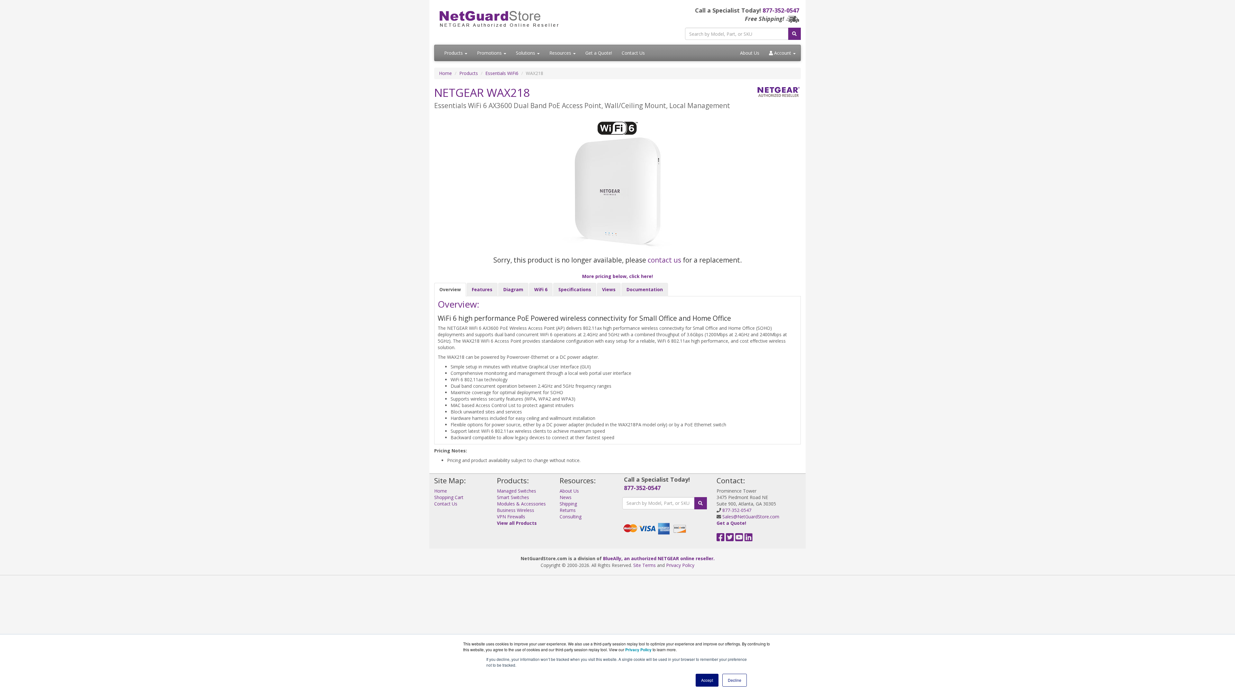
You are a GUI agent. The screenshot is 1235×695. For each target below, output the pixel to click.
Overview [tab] (450, 289)
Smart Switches (513, 497)
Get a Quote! (598, 53)
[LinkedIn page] (749, 539)
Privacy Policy (680, 565)
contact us (664, 259)
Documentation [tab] (645, 289)
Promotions (490, 53)
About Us (749, 53)
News (566, 497)
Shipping (568, 504)
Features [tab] (482, 289)
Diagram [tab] (513, 289)
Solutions (526, 53)
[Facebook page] (721, 539)
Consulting (570, 517)
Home (445, 73)
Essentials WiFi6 (501, 73)
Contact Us (633, 53)
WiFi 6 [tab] (540, 289)
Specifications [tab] (574, 289)
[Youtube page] (739, 539)
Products (454, 53)
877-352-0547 (781, 10)
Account (782, 53)
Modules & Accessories (521, 504)
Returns (568, 510)
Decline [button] (734, 680)
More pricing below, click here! (617, 276)
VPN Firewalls (511, 517)
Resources (560, 53)
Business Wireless (515, 510)
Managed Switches (516, 491)
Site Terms (644, 565)
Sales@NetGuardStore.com (750, 517)
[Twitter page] (730, 539)
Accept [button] (707, 680)
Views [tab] (609, 289)
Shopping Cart (448, 497)
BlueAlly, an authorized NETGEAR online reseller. (659, 558)
